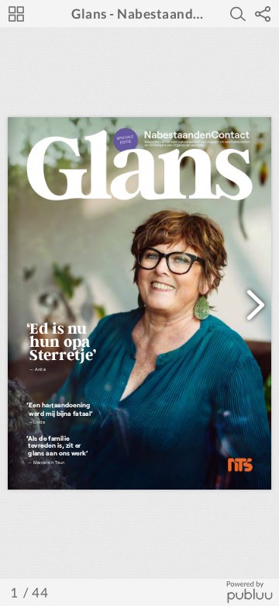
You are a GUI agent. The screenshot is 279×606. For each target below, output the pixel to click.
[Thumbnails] (16, 14)
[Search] (238, 14)
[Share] (263, 14)
